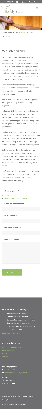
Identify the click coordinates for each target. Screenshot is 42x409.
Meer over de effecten (11, 333)
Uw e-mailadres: (9, 215)
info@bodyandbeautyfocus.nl (29, 2)
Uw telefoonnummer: (11, 227)
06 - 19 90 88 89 (10, 2)
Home (22, 33)
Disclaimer (6, 353)
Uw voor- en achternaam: (13, 203)
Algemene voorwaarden (11, 347)
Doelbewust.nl (22, 404)
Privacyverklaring (8, 350)
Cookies (5, 356)
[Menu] (37, 8)
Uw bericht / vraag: (10, 239)
